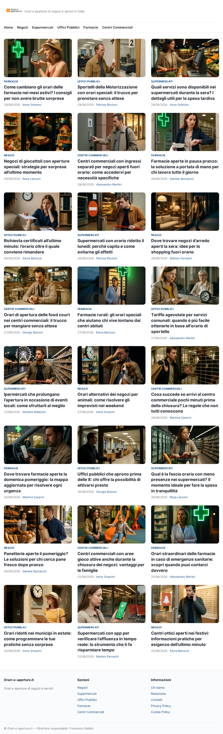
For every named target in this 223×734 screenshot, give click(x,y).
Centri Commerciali (117, 27)
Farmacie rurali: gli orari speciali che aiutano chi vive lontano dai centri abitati (109, 320)
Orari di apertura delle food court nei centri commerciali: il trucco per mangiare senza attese (37, 320)
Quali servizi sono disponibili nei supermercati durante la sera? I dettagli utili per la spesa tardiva (183, 93)
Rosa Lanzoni (32, 178)
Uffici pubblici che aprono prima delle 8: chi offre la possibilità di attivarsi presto (109, 480)
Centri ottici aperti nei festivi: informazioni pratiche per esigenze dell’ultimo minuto (180, 639)
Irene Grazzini (32, 104)
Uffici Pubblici (68, 27)
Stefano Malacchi (34, 412)
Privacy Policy (161, 706)
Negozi (22, 27)
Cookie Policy (160, 712)
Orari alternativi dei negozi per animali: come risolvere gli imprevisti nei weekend (108, 400)
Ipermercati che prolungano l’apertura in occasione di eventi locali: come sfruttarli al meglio (36, 400)
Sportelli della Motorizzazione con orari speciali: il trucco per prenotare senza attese (108, 93)
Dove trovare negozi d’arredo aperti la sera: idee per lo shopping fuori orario (180, 246)
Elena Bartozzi (32, 258)
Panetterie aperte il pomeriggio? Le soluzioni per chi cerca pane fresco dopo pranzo (36, 559)
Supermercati (42, 27)
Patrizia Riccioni (106, 104)
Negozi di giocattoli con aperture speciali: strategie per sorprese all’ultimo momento (36, 167)
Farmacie (90, 27)
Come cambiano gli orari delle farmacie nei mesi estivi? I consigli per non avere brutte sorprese (38, 93)
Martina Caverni (180, 417)
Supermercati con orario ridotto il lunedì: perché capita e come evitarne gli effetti (111, 246)
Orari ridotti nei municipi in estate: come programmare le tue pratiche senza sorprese (38, 639)
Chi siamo (158, 687)
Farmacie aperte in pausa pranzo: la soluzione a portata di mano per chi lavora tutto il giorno (185, 167)
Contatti (156, 700)
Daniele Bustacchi (182, 178)
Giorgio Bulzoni (32, 332)
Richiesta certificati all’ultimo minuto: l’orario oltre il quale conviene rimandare (32, 246)
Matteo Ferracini (181, 258)
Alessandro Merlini (109, 184)
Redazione (158, 693)
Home (8, 27)
